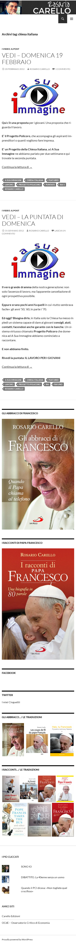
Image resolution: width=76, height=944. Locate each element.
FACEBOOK (9, 672)
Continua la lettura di (17, 167)
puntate (50, 184)
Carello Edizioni (11, 916)
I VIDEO (6, 49)
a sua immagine (13, 180)
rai (47, 384)
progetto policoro (30, 184)
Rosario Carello (40, 69)
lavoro (9, 184)
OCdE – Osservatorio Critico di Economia (26, 922)
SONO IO (26, 866)
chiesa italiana (35, 180)
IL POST (15, 49)
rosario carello (14, 189)
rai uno (58, 384)
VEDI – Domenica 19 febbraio (32, 58)
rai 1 (62, 184)
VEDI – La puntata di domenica (32, 220)
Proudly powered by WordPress (17, 939)
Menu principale (71, 18)
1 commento (62, 69)
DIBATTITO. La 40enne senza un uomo (42, 877)
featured (54, 180)
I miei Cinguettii (11, 702)
